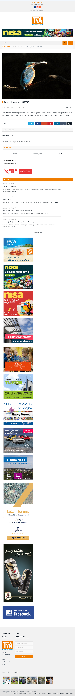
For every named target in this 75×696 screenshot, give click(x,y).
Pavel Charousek (8, 135)
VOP (30, 693)
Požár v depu (7, 199)
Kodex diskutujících (58, 693)
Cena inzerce (23, 693)
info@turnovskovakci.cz (29, 692)
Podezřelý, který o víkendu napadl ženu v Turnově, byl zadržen (22, 222)
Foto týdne (69, 107)
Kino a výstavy (37, 154)
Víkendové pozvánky (37, 4)
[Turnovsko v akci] (37, 20)
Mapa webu (69, 693)
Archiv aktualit (37, 232)
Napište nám (36, 693)
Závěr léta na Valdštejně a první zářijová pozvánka (18, 210)
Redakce (15, 693)
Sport (60, 154)
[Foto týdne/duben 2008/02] (37, 76)
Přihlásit (32, 10)
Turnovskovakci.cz (15, 692)
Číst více (14, 191)
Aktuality (7, 179)
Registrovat (40, 10)
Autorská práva (46, 693)
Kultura (15, 154)
